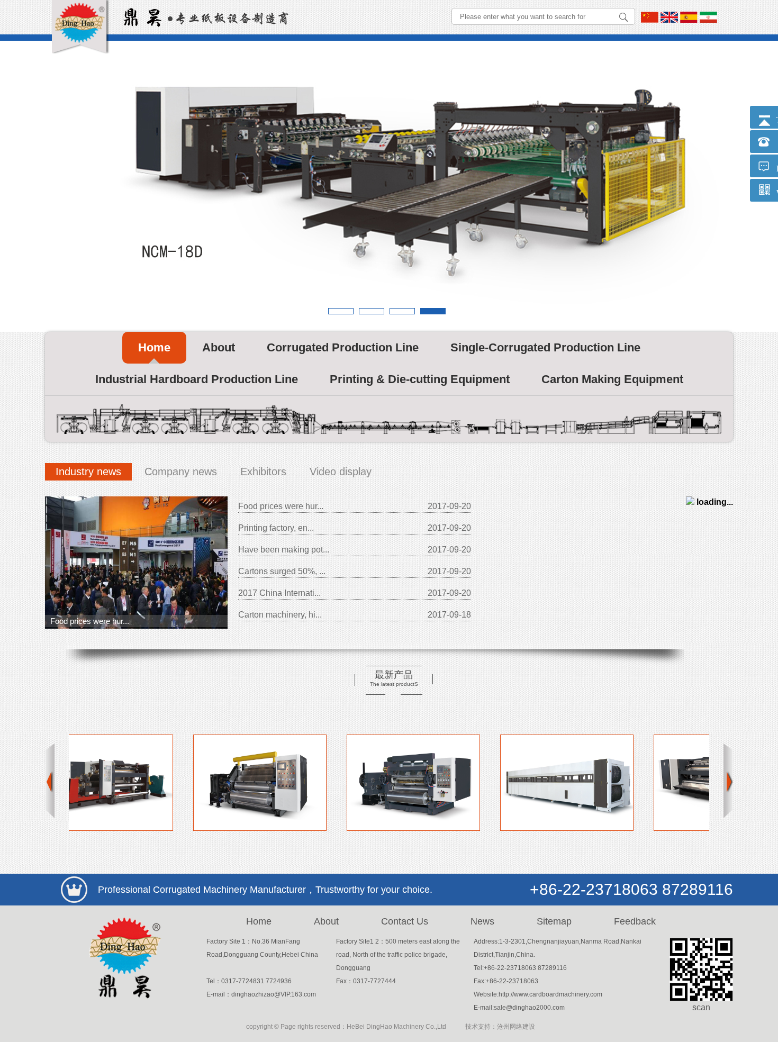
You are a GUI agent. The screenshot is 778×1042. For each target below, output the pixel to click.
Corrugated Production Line (343, 347)
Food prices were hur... (89, 621)
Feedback (635, 921)
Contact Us (404, 921)
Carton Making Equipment (612, 379)
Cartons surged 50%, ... (281, 571)
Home (154, 347)
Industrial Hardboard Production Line (196, 379)
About (218, 347)
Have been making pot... (283, 549)
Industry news (88, 471)
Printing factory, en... (276, 527)
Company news (180, 471)
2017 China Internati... (279, 592)
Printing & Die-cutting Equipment (420, 379)
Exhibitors (263, 471)
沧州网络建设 (516, 1026)
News (482, 921)
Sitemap (554, 921)
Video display (341, 471)
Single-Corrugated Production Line (545, 347)
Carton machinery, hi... (280, 614)
